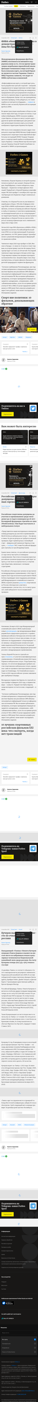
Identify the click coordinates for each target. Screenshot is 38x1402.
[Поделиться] (33, 37)
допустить (22, 583)
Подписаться (8, 414)
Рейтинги (23, 6)
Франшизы (31, 6)
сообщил (11, 545)
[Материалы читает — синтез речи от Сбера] (30, 37)
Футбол (5, 447)
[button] (35, 2)
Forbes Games (10, 6)
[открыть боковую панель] (31, 2)
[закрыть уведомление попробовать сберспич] (30, 42)
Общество (32, 447)
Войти (27, 2)
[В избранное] (35, 37)
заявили (31, 102)
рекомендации (11, 631)
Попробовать (20, 51)
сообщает (7, 1336)
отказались (9, 657)
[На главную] (4, 2)
